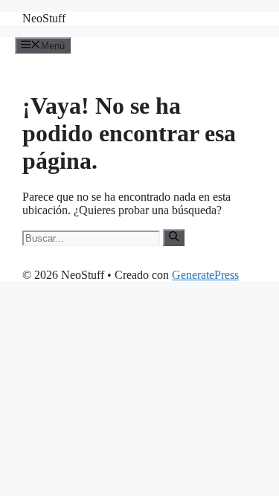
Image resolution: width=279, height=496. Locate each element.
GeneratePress (205, 274)
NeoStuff (43, 18)
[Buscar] (174, 237)
